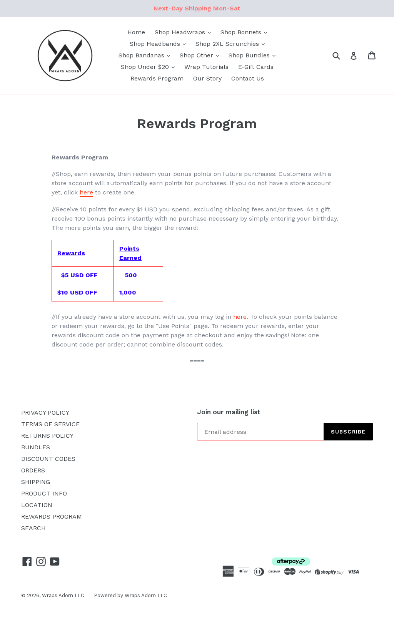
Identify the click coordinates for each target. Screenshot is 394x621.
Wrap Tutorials (206, 66)
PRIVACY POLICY (45, 412)
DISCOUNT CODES (48, 458)
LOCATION (36, 505)
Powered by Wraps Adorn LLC (130, 595)
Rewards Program (157, 78)
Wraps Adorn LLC (63, 595)
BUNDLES (35, 447)
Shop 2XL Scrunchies (228, 43)
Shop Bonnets (241, 32)
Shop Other (197, 55)
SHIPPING (35, 481)
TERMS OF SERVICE (50, 424)
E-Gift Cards (256, 66)
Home (136, 32)
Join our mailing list (228, 412)
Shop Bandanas (142, 55)
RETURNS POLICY (47, 435)
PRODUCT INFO (44, 493)
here (86, 192)
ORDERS (33, 470)
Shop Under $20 (146, 66)
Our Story (207, 78)
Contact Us (247, 78)
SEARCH (33, 528)
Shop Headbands (156, 43)
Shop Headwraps (181, 32)
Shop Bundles (250, 55)
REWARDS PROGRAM (51, 516)
